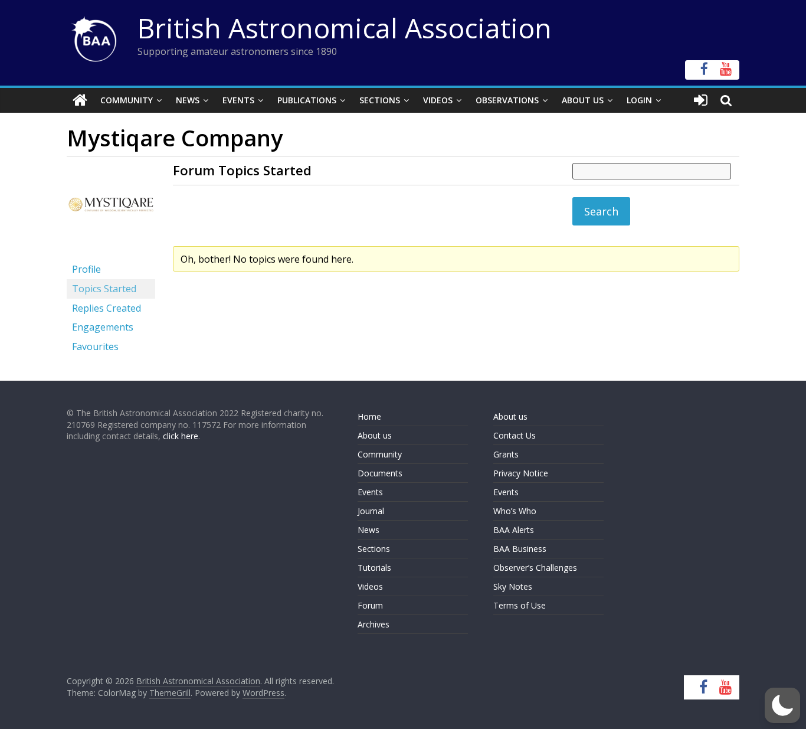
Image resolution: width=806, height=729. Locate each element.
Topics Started (104, 288)
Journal (371, 510)
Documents (380, 473)
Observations (507, 100)
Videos (438, 100)
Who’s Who (514, 510)
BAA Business (519, 548)
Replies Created (106, 308)
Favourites (95, 346)
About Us (583, 100)
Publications (306, 100)
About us (375, 435)
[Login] (700, 100)
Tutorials (374, 567)
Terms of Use (519, 605)
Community (126, 100)
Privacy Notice (520, 473)
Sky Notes (512, 586)
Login (639, 100)
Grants (506, 454)
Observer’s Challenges (535, 567)
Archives (373, 624)
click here (180, 436)
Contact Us (514, 435)
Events (238, 100)
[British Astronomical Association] (80, 100)
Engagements (102, 327)
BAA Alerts (513, 529)
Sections (379, 100)
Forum (370, 605)
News (187, 100)
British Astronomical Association (344, 27)
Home (369, 416)
